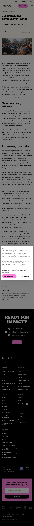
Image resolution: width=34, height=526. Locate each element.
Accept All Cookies (9, 276)
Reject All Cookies (24, 276)
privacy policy (5, 270)
